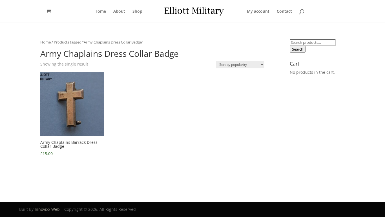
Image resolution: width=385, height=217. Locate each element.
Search (297, 49)
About (119, 11)
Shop (137, 11)
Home (100, 11)
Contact (284, 11)
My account (258, 11)
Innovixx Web (47, 209)
